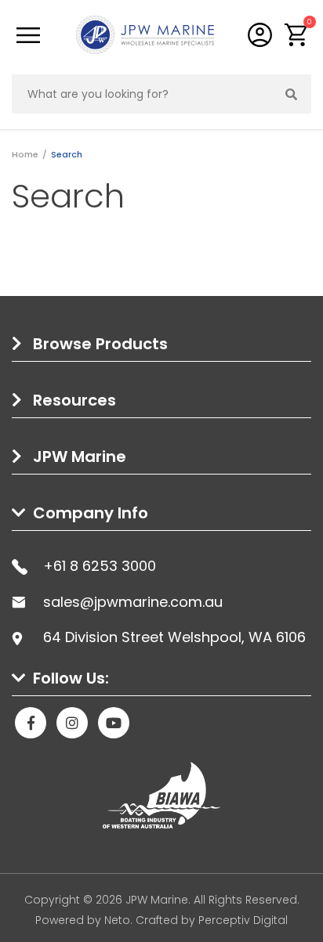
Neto (117, 920)
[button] (296, 34)
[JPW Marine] (145, 34)
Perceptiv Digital (243, 920)
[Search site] (291, 94)
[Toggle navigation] (28, 35)
